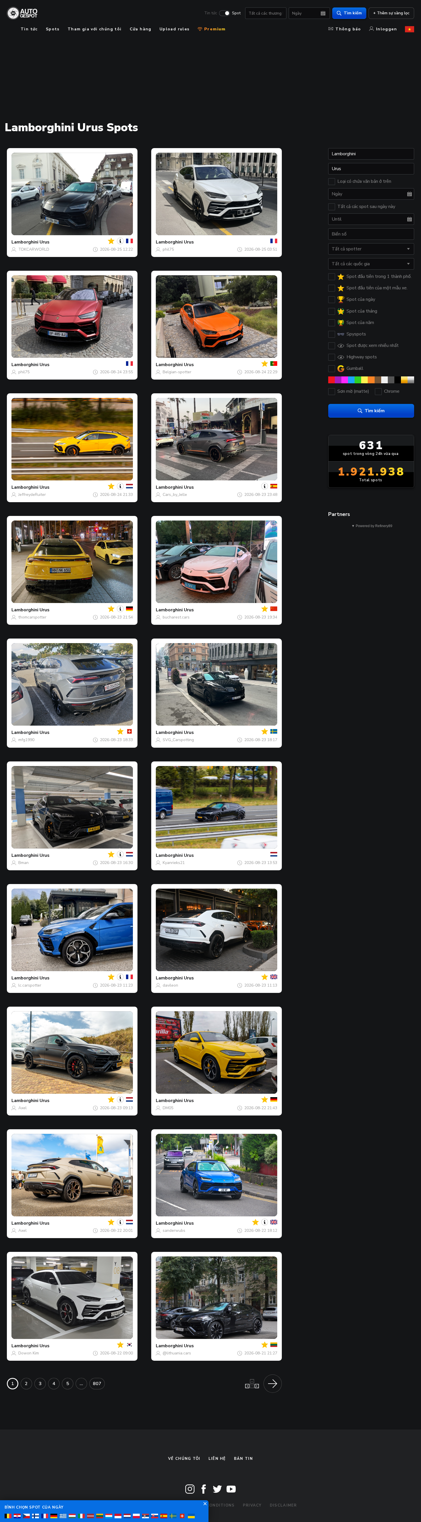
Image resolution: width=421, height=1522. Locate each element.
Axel (22, 1108)
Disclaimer (283, 1505)
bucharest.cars (176, 617)
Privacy (252, 1505)
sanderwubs (174, 1230)
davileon (170, 985)
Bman (23, 862)
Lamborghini (24, 242)
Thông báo (348, 29)
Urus (45, 242)
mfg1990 (26, 740)
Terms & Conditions (210, 1505)
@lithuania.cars (177, 1353)
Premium (214, 29)
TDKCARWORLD (33, 249)
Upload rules (175, 29)
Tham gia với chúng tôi (95, 29)
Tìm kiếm (353, 13)
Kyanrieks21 (174, 862)
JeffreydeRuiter (32, 494)
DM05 (168, 1108)
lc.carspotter (29, 985)
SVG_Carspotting (178, 740)
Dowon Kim (28, 1353)
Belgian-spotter (177, 372)
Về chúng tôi (184, 1458)
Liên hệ (217, 1458)
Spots (53, 29)
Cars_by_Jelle (175, 494)
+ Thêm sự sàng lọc (391, 13)
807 (97, 1383)
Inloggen (386, 29)
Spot (236, 13)
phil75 (168, 249)
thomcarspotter (32, 617)
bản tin (243, 1458)
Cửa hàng (141, 29)
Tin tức (210, 13)
